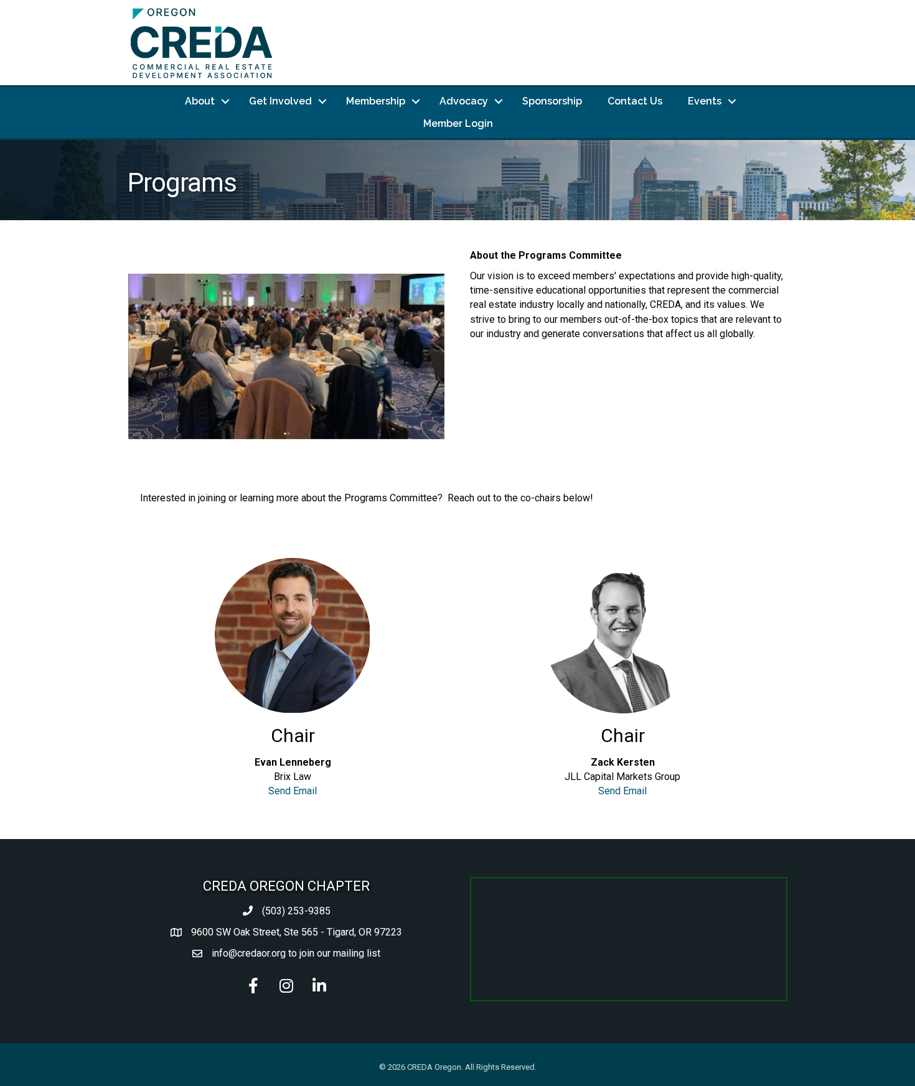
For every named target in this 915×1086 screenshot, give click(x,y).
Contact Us (635, 101)
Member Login (458, 123)
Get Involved (280, 101)
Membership (375, 101)
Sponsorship (552, 101)
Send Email (292, 791)
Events (704, 101)
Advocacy (463, 101)
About (200, 101)
